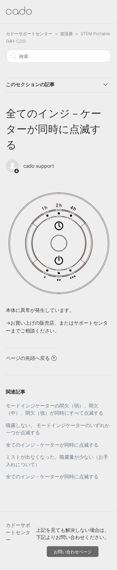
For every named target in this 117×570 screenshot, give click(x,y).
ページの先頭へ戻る (28, 358)
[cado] (19, 13)
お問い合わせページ (73, 551)
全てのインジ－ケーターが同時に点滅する (52, 445)
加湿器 (66, 33)
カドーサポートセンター (29, 33)
